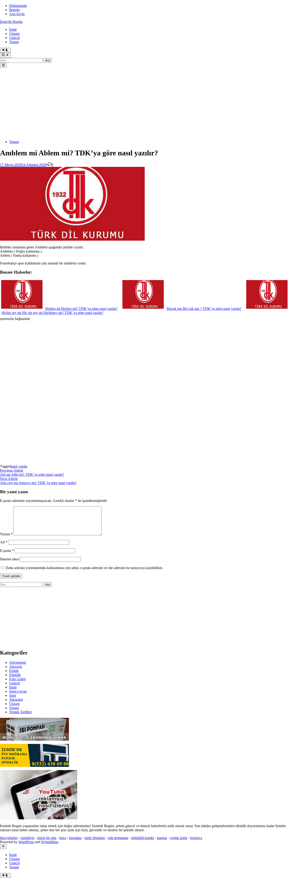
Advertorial (17, 662)
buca (62, 838)
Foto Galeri (17, 679)
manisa (162, 838)
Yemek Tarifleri (20, 712)
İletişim (14, 10)
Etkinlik (15, 675)
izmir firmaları (95, 838)
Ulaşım (14, 34)
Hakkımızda (18, 6)
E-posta (7, 551)
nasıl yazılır (19, 466)
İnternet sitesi (9, 559)
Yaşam (14, 42)
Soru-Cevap (18, 691)
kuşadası (75, 838)
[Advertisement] (138, 104)
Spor (12, 695)
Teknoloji (16, 700)
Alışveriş (15, 667)
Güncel (14, 38)
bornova (196, 838)
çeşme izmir (178, 838)
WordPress (26, 842)
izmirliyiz (27, 838)
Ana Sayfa (17, 14)
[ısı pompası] (34, 742)
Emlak (14, 671)
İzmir (13, 29)
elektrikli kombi (142, 838)
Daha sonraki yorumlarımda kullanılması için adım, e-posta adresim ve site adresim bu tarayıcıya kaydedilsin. (84, 568)
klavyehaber (9, 838)
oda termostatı (118, 838)
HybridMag (49, 842)
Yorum (6, 534)
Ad (3, 542)
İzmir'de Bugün (11, 22)
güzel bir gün (46, 838)
